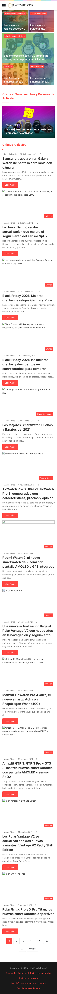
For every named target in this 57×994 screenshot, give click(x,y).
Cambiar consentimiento (29, 988)
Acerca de (11, 973)
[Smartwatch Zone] (20, 5)
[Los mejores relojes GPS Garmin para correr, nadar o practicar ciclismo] (28, 48)
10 (39, 940)
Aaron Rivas (9, 223)
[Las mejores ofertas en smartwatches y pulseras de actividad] (28, 122)
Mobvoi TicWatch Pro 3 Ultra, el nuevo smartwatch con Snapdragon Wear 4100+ (26, 699)
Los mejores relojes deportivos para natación (15, 29)
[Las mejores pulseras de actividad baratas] (41, 21)
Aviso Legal (23, 973)
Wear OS (9, 66)
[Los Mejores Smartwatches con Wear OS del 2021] (15, 74)
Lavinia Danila (10, 154)
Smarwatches (37, 66)
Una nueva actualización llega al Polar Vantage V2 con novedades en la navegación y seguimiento (27, 630)
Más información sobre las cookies (28, 983)
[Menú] (4, 6)
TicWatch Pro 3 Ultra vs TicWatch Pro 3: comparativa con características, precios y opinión (28, 493)
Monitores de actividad (15, 36)
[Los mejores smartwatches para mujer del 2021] (41, 74)
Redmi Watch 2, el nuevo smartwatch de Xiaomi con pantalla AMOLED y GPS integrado (28, 562)
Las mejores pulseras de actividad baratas (40, 29)
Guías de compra (38, 13)
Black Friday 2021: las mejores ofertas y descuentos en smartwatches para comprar (25, 364)
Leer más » (10, 185)
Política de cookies (28, 978)
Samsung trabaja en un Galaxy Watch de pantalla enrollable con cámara (27, 163)
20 (47, 940)
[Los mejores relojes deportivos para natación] (15, 21)
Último (32, 948)
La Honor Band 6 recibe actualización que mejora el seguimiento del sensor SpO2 (25, 231)
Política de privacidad (40, 973)
